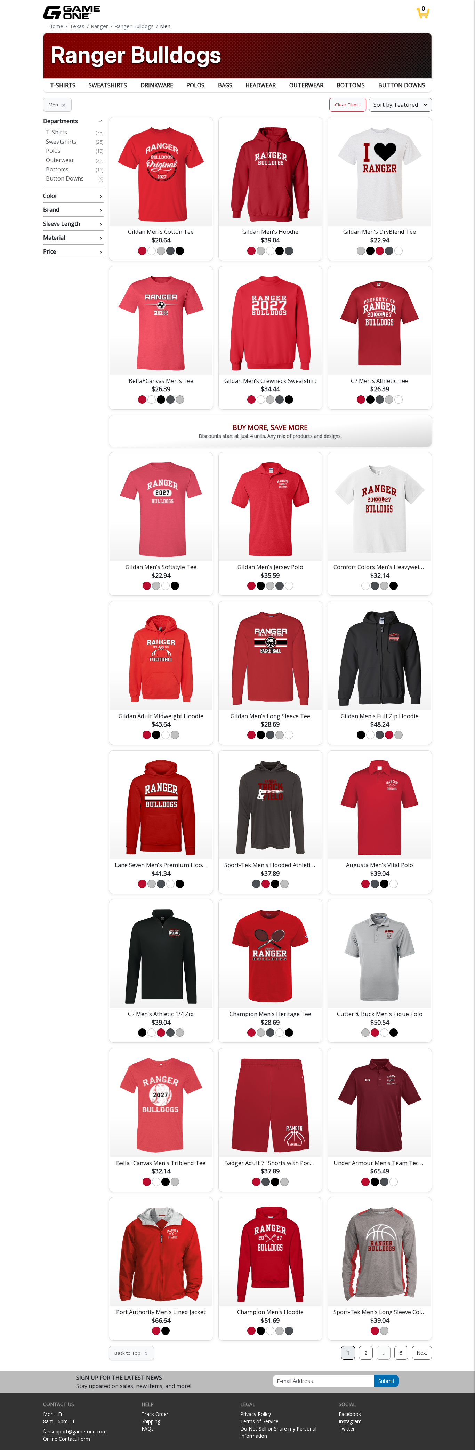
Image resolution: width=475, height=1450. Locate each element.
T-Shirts (62, 85)
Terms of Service (259, 1421)
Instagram (350, 1421)
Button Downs (401, 85)
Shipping (151, 1421)
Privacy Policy (255, 1414)
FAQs (148, 1428)
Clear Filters (348, 105)
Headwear (260, 85)
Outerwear (306, 85)
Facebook (350, 1414)
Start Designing (161, 212)
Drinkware (156, 85)
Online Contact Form (66, 1438)
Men (57, 105)
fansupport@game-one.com (75, 1431)
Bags (225, 85)
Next (422, 1352)
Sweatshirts (108, 85)
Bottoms (351, 85)
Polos (195, 85)
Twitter (347, 1428)
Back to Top (131, 1353)
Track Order (155, 1414)
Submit (386, 1380)
